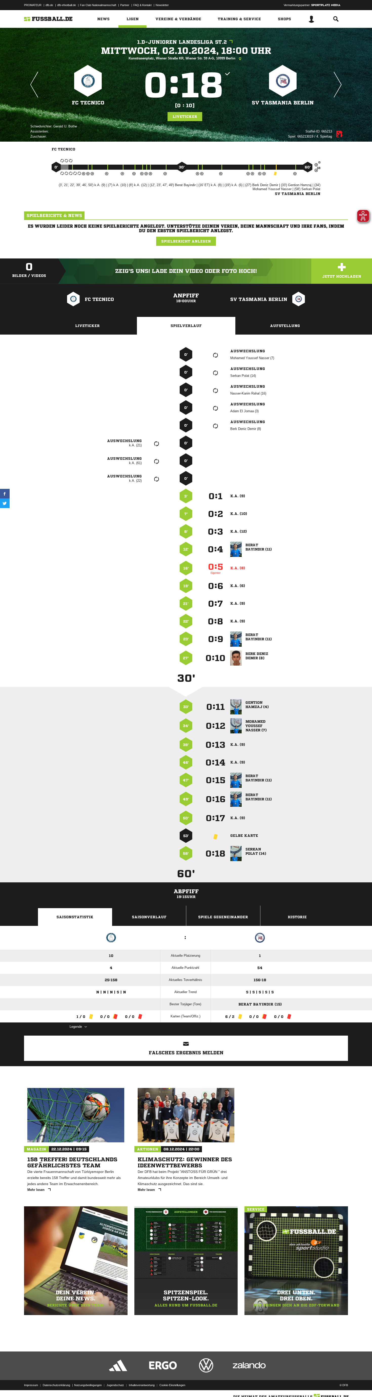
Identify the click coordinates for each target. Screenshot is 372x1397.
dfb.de (49, 5)
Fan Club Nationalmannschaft (98, 5)
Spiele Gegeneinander (223, 917)
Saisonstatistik (74, 917)
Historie (297, 917)
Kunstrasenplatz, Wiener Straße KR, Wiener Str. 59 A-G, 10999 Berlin (182, 58)
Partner (124, 5)
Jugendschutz (115, 1385)
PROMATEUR (33, 5)
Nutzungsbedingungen (88, 1385)
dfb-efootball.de (66, 5)
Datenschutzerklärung (56, 1385)
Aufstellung (285, 326)
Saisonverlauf (149, 917)
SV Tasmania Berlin (283, 102)
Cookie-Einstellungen (172, 1385)
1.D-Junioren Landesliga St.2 (182, 42)
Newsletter (162, 5)
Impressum (31, 1385)
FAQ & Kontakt (142, 5)
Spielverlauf (186, 326)
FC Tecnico (88, 102)
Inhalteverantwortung (142, 1385)
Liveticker (185, 116)
